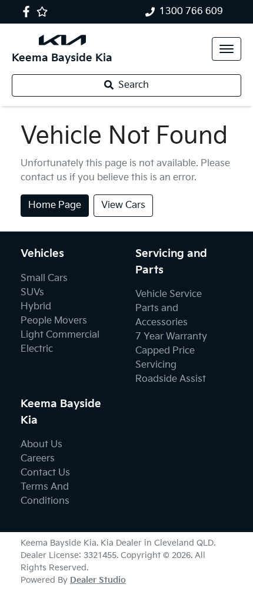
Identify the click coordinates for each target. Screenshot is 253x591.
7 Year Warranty (171, 336)
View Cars (123, 205)
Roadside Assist (170, 379)
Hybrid (36, 306)
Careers (38, 458)
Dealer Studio (98, 580)
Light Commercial (60, 335)
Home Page (54, 205)
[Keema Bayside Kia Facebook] (28, 11)
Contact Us (45, 472)
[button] (226, 49)
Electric (37, 349)
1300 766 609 (191, 11)
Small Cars (44, 278)
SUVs (32, 292)
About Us (41, 444)
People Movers (54, 320)
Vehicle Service (168, 294)
